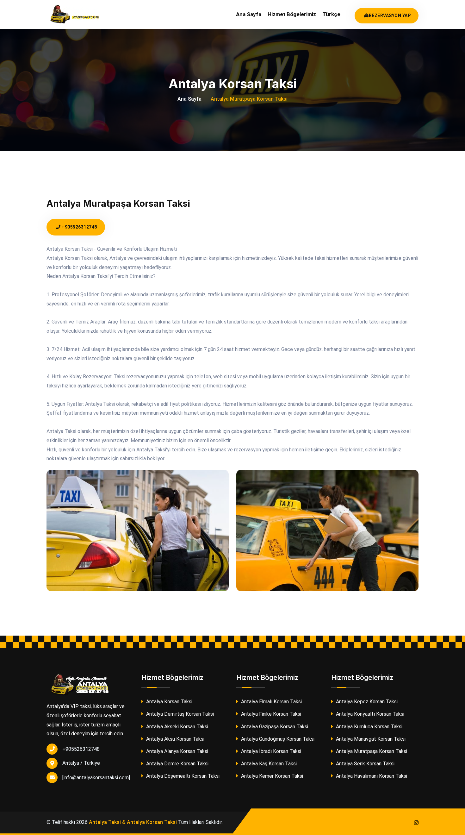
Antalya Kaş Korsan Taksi (268, 764)
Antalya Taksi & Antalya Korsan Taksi (133, 822)
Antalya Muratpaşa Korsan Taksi (371, 751)
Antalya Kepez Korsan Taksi (366, 702)
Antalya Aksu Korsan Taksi (174, 739)
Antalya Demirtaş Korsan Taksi (179, 714)
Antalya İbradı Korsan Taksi (270, 751)
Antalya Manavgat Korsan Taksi (370, 739)
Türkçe (331, 14)
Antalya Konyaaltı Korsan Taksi (369, 714)
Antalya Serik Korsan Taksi (364, 764)
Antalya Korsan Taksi (168, 702)
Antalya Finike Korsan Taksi (270, 714)
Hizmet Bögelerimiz (292, 14)
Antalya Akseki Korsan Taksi (176, 727)
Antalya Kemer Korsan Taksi (271, 776)
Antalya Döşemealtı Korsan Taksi (182, 776)
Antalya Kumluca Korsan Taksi (368, 727)
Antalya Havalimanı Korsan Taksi (371, 776)
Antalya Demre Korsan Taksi (176, 764)
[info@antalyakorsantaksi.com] (96, 778)
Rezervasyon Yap (390, 15)
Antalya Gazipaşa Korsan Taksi (274, 727)
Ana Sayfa (248, 14)
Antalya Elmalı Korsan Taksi (271, 702)
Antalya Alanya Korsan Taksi (176, 751)
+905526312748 (79, 226)
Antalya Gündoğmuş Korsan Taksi (277, 739)
